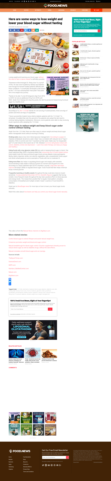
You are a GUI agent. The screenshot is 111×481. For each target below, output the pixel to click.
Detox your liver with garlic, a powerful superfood (90, 71)
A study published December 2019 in (34, 175)
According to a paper (57, 137)
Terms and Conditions (28, 471)
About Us (11, 1)
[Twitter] (39, 281)
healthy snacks (28, 292)
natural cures (42, 292)
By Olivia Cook (18, 26)
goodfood (48, 291)
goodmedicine (19, 292)
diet (56, 289)
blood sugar (38, 289)
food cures (23, 291)
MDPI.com (12, 265)
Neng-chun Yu (13, 294)
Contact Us (25, 464)
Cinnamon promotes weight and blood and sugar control (27, 242)
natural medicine (50, 292)
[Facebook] (39, 279)
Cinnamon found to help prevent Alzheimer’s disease (49, 359)
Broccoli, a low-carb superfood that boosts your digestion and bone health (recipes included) (90, 85)
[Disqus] (33, 388)
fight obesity (16, 291)
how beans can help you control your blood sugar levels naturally (45, 192)
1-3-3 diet (19, 289)
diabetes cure (50, 289)
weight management (44, 294)
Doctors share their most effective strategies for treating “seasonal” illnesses (16, 360)
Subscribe (85, 10)
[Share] (39, 284)
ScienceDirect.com (15, 261)
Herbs (49, 10)
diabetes (43, 289)
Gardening (61, 10)
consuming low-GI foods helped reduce (55, 152)
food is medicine (31, 291)
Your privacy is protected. (15, 314)
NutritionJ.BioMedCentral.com (19, 268)
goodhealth (12, 292)
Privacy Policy (26, 469)
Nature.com (13, 272)
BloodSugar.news (23, 186)
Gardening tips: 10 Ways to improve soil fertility (90, 57)
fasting (11, 291)
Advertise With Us (27, 466)
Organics (73, 10)
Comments (25, 26)
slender (29, 294)
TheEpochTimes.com (16, 258)
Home (14, 10)
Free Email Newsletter (89, 1)
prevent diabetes (21, 294)
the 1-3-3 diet (24, 111)
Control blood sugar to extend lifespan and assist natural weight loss (31, 239)
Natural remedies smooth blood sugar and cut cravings (27, 251)
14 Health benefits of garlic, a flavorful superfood (90, 51)
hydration (35, 292)
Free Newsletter (27, 457)
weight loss (34, 294)
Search (98, 1)
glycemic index (41, 291)
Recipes (26, 10)
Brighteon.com (13, 275)
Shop (97, 10)
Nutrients (38, 10)
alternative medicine (28, 289)
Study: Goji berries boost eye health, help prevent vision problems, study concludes (32, 360)
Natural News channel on (36, 231)
